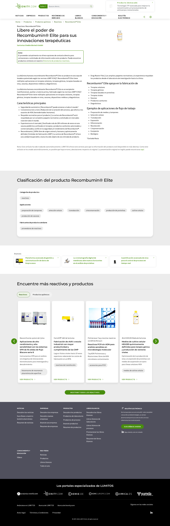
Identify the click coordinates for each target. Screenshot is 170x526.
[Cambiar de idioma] (150, 17)
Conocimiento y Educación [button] (99, 17)
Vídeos (19, 457)
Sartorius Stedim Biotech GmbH (30, 45)
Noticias (43, 455)
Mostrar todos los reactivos (84, 392)
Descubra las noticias (25, 412)
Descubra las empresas (49, 412)
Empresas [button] (30, 16)
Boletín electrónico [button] (124, 17)
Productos (44, 458)
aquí (142, 149)
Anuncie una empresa (48, 422)
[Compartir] (144, 17)
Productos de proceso (71, 420)
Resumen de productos (72, 427)
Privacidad (56, 512)
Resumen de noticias (25, 422)
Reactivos (21, 26)
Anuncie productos (70, 423)
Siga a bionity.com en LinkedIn (133, 432)
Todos (42, 6)
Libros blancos (46, 462)
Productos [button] (43, 16)
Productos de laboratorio (73, 416)
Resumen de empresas (49, 426)
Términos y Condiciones (39, 512)
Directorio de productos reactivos (56, 61)
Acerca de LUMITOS (46, 505)
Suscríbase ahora (132, 426)
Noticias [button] (19, 16)
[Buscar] (91, 6)
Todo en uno (45, 466)
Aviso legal (21, 512)
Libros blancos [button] (79, 17)
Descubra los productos (72, 412)
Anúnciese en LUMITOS (26, 505)
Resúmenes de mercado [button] (58, 17)
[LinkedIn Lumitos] (151, 512)
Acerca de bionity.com (66, 505)
